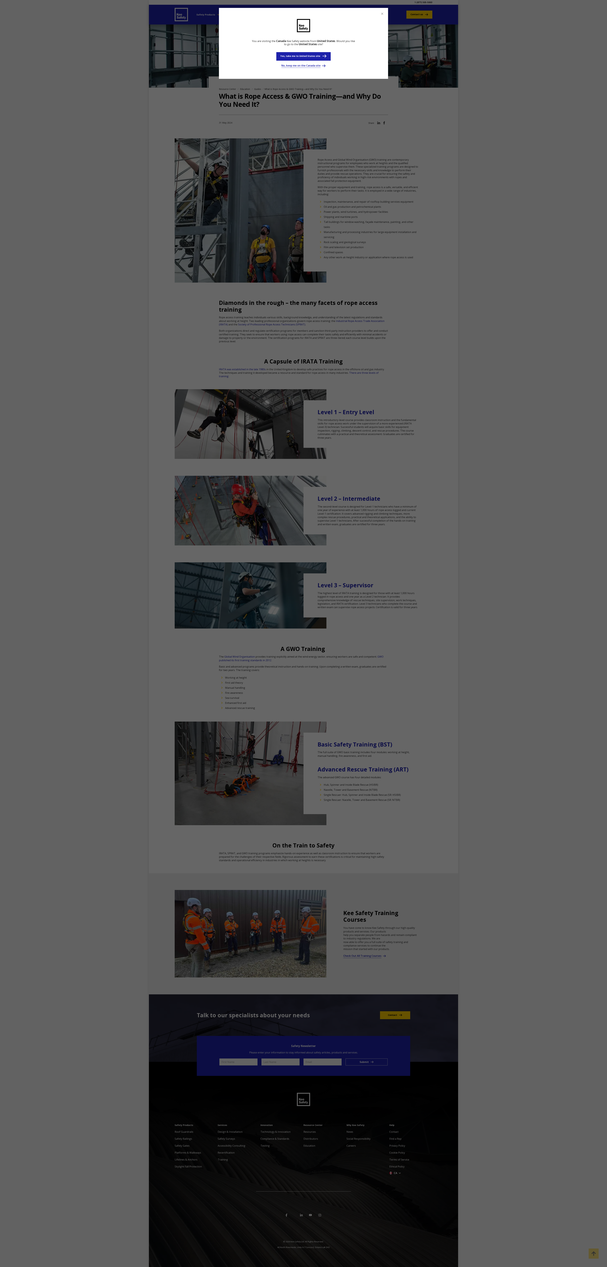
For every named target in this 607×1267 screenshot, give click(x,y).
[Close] (382, 13)
